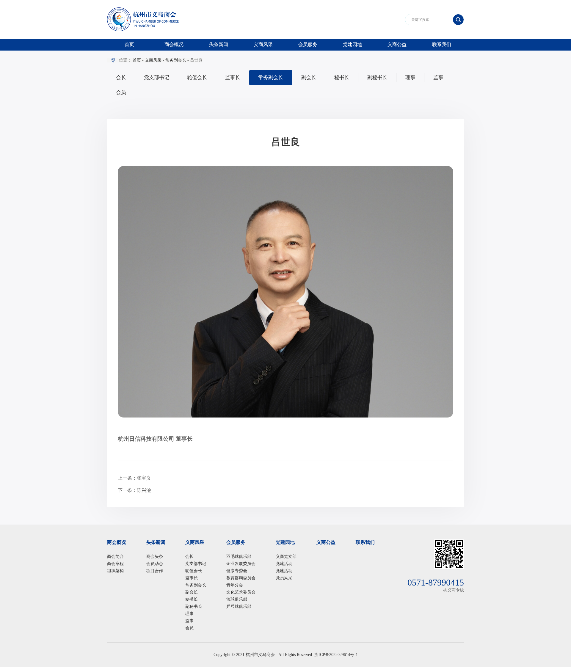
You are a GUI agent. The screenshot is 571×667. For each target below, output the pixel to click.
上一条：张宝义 (134, 478)
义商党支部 (286, 556)
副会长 (308, 77)
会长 (121, 77)
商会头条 (154, 556)
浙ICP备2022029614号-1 (336, 654)
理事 (410, 77)
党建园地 (352, 44)
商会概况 (173, 44)
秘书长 (341, 77)
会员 (121, 92)
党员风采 (284, 578)
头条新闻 (218, 44)
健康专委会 (236, 571)
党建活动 (284, 563)
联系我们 (441, 44)
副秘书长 (377, 77)
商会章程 (115, 563)
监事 (438, 77)
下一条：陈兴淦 (134, 490)
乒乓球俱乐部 (238, 606)
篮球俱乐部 (236, 599)
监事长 (232, 77)
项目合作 (154, 571)
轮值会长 (197, 77)
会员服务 (307, 44)
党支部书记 (156, 77)
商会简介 (115, 556)
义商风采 (263, 44)
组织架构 (115, 571)
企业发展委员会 (240, 563)
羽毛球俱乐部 (238, 556)
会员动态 (154, 563)
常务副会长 (175, 60)
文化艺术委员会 (240, 592)
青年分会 (234, 585)
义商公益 (397, 44)
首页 (129, 44)
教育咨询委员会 (240, 578)
